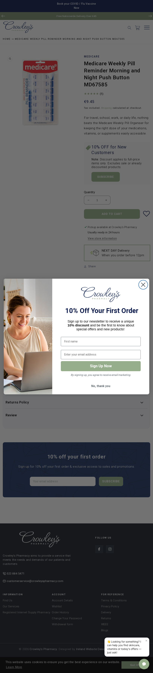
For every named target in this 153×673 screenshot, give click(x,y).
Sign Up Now (101, 366)
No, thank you (100, 386)
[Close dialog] (143, 284)
